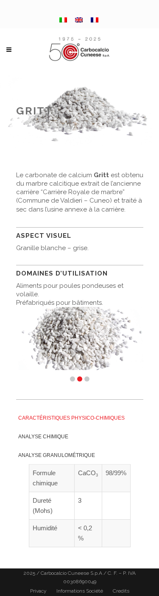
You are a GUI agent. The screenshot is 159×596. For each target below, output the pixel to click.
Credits (121, 591)
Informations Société (79, 591)
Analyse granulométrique (56, 455)
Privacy (38, 591)
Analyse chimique (43, 437)
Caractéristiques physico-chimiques (71, 418)
